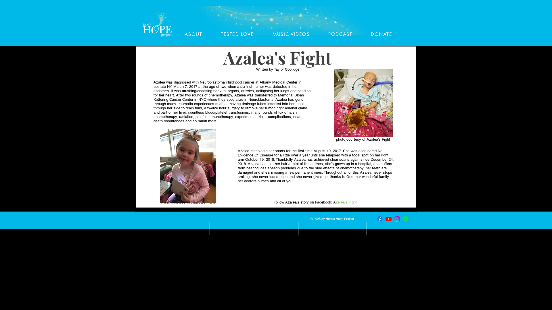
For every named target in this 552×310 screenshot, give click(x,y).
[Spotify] (405, 218)
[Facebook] (380, 218)
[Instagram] (397, 218)
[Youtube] (388, 218)
